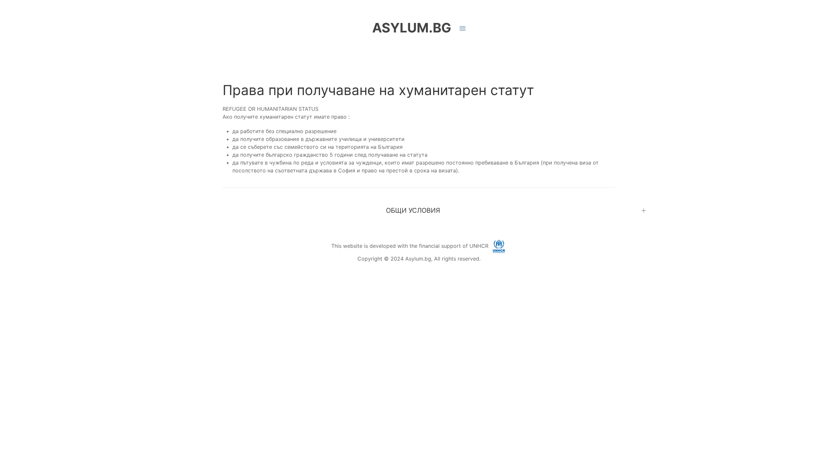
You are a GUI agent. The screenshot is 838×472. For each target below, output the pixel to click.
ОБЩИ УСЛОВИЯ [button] (413, 210)
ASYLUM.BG (411, 28)
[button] (462, 28)
